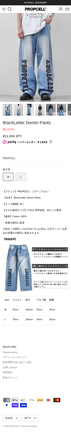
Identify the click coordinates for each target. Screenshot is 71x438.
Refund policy (10, 352)
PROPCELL (9, 158)
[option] (35, 57)
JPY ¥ (27, 418)
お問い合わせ (10, 367)
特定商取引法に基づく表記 (17, 362)
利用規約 (7, 372)
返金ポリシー (10, 377)
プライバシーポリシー (15, 357)
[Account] (59, 9)
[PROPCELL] (35, 9)
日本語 (9, 418)
